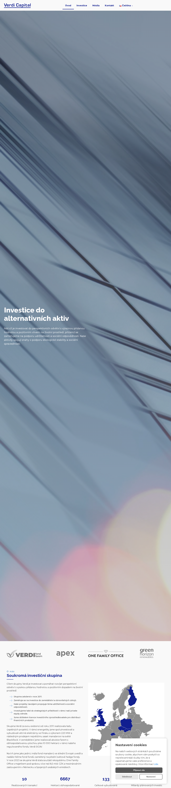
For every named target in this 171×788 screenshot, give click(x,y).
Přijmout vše (139, 770)
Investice (82, 5)
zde (156, 764)
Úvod (68, 5)
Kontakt (109, 5)
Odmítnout (127, 777)
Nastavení (151, 777)
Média (96, 5)
